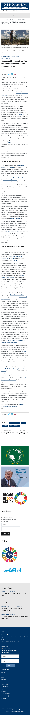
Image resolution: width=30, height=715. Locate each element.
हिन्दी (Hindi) (3, 691)
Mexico (13, 258)
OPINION (13, 56)
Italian (2, 677)
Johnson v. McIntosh (15, 218)
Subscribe (6, 533)
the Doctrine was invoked (12, 231)
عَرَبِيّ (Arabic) (4, 686)
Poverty (18, 56)
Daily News (5, 521)
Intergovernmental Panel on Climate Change (14, 178)
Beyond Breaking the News (9, 519)
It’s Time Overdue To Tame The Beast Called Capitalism (14, 617)
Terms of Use (9, 711)
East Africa (16, 260)
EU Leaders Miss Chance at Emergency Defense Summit (12, 609)
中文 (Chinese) (4, 689)
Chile (7, 258)
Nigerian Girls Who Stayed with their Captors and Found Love (7, 433)
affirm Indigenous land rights (17, 295)
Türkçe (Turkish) (5, 684)
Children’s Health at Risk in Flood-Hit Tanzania (22, 432)
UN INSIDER (6, 649)
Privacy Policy (20, 711)
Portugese (3, 679)
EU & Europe (4, 606)
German (3, 675)
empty (9, 142)
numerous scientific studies (10, 180)
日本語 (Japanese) (5, 693)
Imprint (15, 711)
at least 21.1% (22, 114)
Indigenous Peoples (5, 56)
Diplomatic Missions (8, 517)
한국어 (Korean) (5, 696)
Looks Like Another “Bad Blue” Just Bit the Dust (14, 595)
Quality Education (5, 58)
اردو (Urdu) (3, 698)
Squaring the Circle (7, 602)
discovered (25, 136)
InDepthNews (4, 69)
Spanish (3, 682)
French (3, 672)
